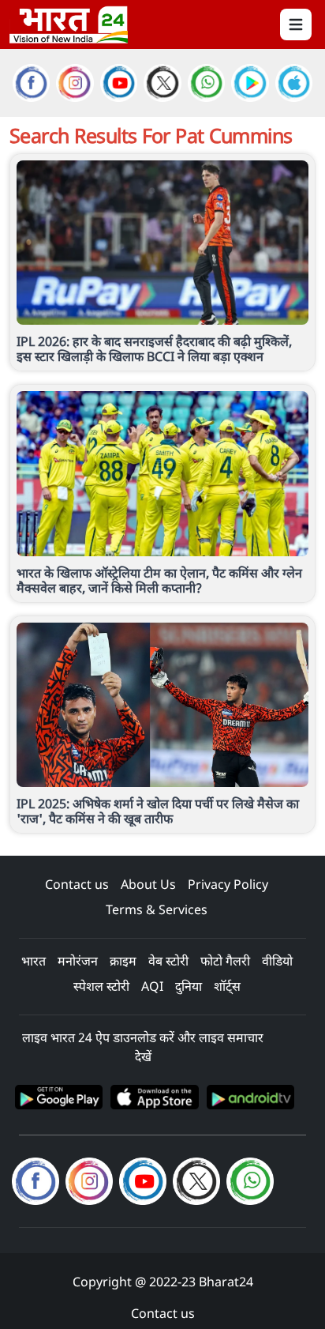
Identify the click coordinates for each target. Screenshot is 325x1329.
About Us (148, 884)
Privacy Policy (228, 884)
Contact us (77, 884)
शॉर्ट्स (227, 986)
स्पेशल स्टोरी (101, 986)
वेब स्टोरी (168, 960)
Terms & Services (156, 909)
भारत (33, 960)
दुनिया (188, 986)
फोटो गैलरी (225, 960)
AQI (152, 986)
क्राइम (123, 960)
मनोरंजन (78, 960)
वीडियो (277, 960)
